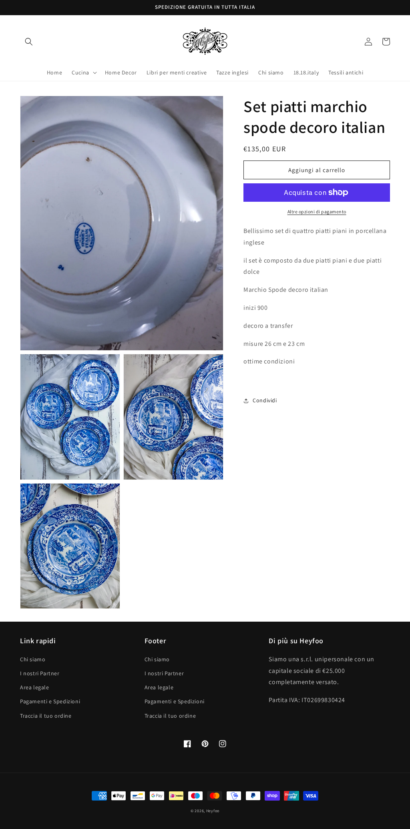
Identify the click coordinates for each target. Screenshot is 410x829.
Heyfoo (212, 810)
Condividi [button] (265, 400)
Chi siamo (32, 659)
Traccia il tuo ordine (46, 715)
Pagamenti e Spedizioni (50, 701)
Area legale (34, 687)
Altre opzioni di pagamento (316, 212)
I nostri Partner (40, 673)
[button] (29, 41)
